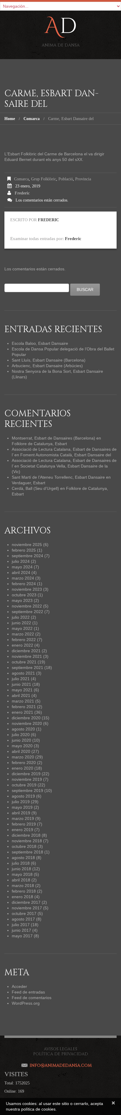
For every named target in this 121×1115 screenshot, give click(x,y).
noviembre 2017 (27, 908)
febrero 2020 (24, 762)
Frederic (22, 193)
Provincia (83, 179)
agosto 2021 (23, 673)
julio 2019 (21, 801)
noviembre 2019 (27, 779)
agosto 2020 (23, 729)
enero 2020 (22, 768)
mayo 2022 (22, 628)
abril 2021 (21, 695)
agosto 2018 (23, 857)
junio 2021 (21, 684)
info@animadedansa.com (61, 1065)
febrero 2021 (24, 706)
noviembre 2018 (27, 840)
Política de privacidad (60, 1054)
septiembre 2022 (27, 611)
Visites (16, 1074)
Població (65, 179)
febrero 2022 (24, 639)
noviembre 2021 (27, 656)
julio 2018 (21, 863)
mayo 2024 (22, 567)
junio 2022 (21, 622)
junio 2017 (21, 930)
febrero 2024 (24, 583)
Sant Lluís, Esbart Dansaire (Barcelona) (48, 360)
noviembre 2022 (27, 606)
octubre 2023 (24, 595)
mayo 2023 (22, 600)
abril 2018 (21, 880)
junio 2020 (21, 740)
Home (9, 119)
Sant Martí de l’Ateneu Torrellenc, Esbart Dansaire (58, 477)
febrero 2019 (24, 824)
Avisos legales (60, 1049)
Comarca (31, 119)
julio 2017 (21, 924)
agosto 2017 (23, 919)
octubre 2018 (24, 846)
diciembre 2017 (26, 902)
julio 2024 (21, 561)
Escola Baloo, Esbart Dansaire (40, 343)
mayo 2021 (22, 690)
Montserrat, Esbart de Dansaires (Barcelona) (53, 438)
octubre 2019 (24, 785)
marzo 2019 (23, 818)
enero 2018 (22, 896)
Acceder (19, 986)
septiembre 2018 (27, 852)
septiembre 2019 (27, 790)
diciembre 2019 (26, 773)
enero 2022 (22, 645)
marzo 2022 (23, 634)
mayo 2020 (22, 745)
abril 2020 (21, 751)
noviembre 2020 (27, 723)
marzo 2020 (23, 757)
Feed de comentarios (31, 997)
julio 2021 (21, 678)
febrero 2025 (24, 550)
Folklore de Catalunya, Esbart (39, 443)
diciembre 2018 (26, 835)
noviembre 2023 (27, 589)
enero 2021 (22, 712)
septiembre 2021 (27, 667)
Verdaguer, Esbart (28, 482)
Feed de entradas (28, 992)
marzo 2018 (23, 885)
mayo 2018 (22, 874)
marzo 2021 (23, 701)
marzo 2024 (23, 578)
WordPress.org (26, 1003)
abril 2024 (21, 572)
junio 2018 (21, 868)
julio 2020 (21, 734)
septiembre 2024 (27, 555)
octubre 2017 (24, 913)
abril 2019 (21, 813)
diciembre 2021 (26, 650)
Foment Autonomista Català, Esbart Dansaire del (65, 454)
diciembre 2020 (26, 717)
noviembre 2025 (27, 544)
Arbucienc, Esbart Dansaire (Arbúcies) (47, 365)
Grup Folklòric (43, 179)
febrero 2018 (24, 891)
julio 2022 (21, 617)
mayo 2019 (22, 807)
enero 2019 (22, 829)
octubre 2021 (24, 662)
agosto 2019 (23, 796)
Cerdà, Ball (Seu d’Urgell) (35, 488)
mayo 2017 (22, 935)
